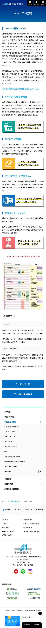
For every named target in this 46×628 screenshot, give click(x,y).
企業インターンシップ (15, 212)
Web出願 (36, 624)
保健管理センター (10, 466)
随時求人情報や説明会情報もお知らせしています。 (20, 88)
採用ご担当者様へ (8, 531)
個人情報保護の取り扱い (31, 531)
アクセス (5, 519)
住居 (6, 451)
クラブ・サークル (9, 436)
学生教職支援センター (12, 456)
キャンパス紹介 (9, 431)
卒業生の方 (39, 509)
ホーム (4, 501)
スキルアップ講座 (13, 139)
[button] (23, 384)
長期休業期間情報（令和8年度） (15, 461)
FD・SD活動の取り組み (31, 523)
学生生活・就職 (15, 501)
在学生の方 (28, 509)
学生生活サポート (10, 446)
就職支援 (7, 471)
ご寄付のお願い (7, 535)
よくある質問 (27, 527)
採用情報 (5, 527)
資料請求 (27, 624)
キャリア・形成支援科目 (16, 96)
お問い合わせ (27, 519)
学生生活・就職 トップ (11, 427)
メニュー (43, 4)
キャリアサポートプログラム (18, 175)
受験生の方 (17, 509)
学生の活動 (8, 441)
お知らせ (5, 523)
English (30, 4)
